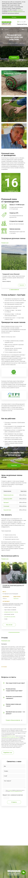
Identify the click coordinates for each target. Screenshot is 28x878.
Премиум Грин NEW (8, 498)
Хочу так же (9, 624)
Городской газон (7, 509)
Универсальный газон (8, 495)
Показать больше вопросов (13, 720)
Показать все (4, 242)
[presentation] (5, 572)
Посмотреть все (5, 640)
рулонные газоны (11, 736)
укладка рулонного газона (11, 612)
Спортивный (6, 506)
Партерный (6, 502)
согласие (19, 10)
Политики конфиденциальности (16, 11)
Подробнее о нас (7, 752)
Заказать (22, 285)
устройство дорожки (9, 616)
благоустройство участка (13, 737)
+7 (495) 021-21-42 (20, 523)
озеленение (4, 737)
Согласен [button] (14, 17)
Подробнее (14, 57)
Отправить (14, 802)
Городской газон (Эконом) (11, 274)
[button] (19, 13)
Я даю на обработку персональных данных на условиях (15, 791)
